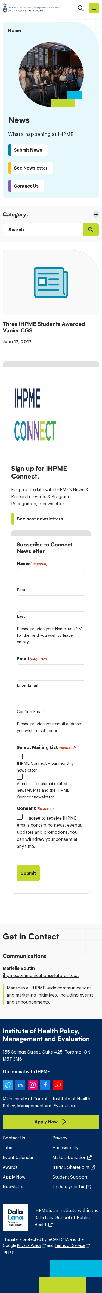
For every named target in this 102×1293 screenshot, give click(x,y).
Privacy (59, 1138)
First (21, 590)
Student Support (70, 1177)
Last (21, 616)
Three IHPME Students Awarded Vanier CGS (44, 327)
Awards (10, 1167)
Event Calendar (18, 1157)
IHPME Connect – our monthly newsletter (45, 766)
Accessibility (65, 1147)
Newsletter (14, 1187)
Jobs (7, 1147)
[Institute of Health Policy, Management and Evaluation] (32, 8)
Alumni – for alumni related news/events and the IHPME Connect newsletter (43, 790)
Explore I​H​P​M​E (94, 8)
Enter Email (27, 685)
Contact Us (14, 1138)
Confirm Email (30, 712)
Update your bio (69, 1187)
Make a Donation (69, 1157)
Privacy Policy (29, 1245)
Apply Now (14, 1177)
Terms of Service (70, 1245)
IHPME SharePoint (71, 1167)
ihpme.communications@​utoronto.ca (41, 975)
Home (14, 30)
